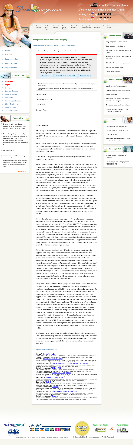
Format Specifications (13, 101)
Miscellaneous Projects (112, 26)
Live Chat (8, 88)
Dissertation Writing (75, 26)
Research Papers (56, 26)
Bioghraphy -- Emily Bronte (61, 373)
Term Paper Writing (34, 437)
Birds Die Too (50, 382)
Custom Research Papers (49, 437)
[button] (47, 76)
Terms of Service (11, 111)
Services (8, 55)
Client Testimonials (12, 104)
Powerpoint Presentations (86, 26)
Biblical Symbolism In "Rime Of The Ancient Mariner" (70, 363)
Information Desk (12, 59)
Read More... (22, 171)
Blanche (55, 396)
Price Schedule (11, 94)
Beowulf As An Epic (49, 354)
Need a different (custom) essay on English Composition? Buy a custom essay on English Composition (66, 84)
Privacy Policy (10, 107)
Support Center (11, 68)
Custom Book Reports (65, 27)
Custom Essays (39, 26)
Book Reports (63, 437)
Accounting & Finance (99, 26)
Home (7, 51)
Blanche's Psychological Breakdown (65, 391)
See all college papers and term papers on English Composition (58, 51)
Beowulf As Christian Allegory (53, 359)
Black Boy (55, 387)
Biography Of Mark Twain (54, 377)
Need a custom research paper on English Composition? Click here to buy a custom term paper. (66, 88)
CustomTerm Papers (47, 27)
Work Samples (11, 63)
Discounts (9, 98)
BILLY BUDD (56, 368)
